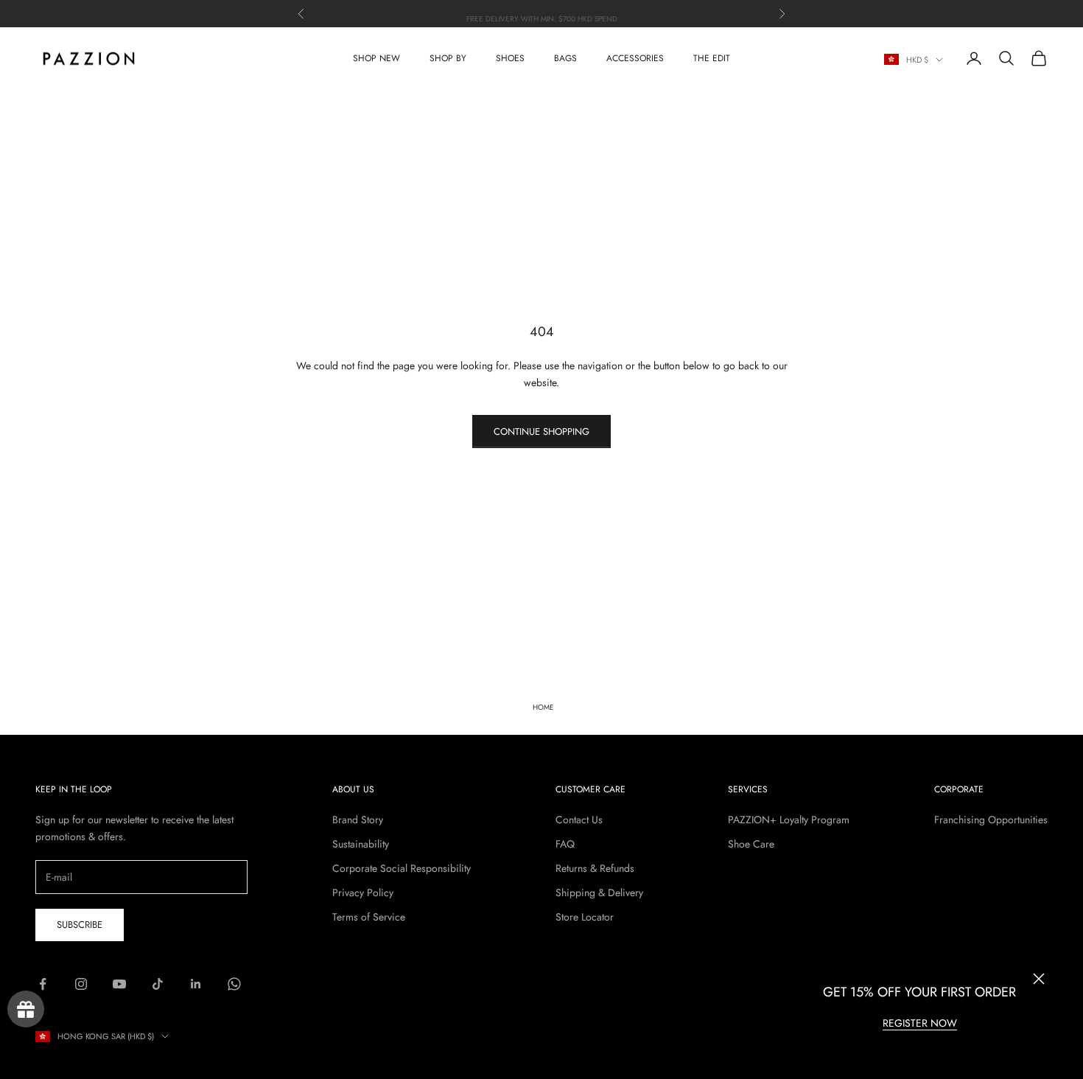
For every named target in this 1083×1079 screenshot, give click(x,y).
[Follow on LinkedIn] (196, 984)
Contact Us (579, 819)
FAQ (565, 844)
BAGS (565, 58)
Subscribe (79, 925)
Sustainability (360, 844)
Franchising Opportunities (991, 819)
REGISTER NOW (920, 1023)
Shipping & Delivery (599, 892)
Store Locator (584, 916)
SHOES (510, 58)
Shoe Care (751, 844)
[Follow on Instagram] (81, 984)
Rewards (25, 1009)
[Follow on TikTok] (157, 984)
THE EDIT (711, 58)
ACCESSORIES (635, 58)
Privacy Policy (362, 892)
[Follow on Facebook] (42, 984)
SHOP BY (448, 58)
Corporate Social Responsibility (401, 868)
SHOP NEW (376, 58)
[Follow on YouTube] (119, 984)
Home (543, 707)
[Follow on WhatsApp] (234, 984)
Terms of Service (368, 916)
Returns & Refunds (594, 868)
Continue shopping (541, 432)
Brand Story (357, 819)
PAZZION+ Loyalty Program (788, 819)
